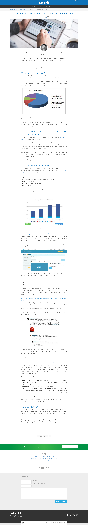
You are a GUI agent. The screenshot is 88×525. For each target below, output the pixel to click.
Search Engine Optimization (21, 9)
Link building (39, 436)
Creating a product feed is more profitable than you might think (44, 458)
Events (41, 6)
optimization (45, 436)
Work (38, 6)
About (50, 6)
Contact (55, 6)
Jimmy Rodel (48, 17)
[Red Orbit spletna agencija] (44, 2)
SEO (50, 436)
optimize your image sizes (47, 392)
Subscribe (70, 446)
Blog (46, 6)
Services (32, 6)
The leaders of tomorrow (44, 460)
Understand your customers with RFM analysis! (44, 456)
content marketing (32, 359)
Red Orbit (11, 9)
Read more (51, 523)
